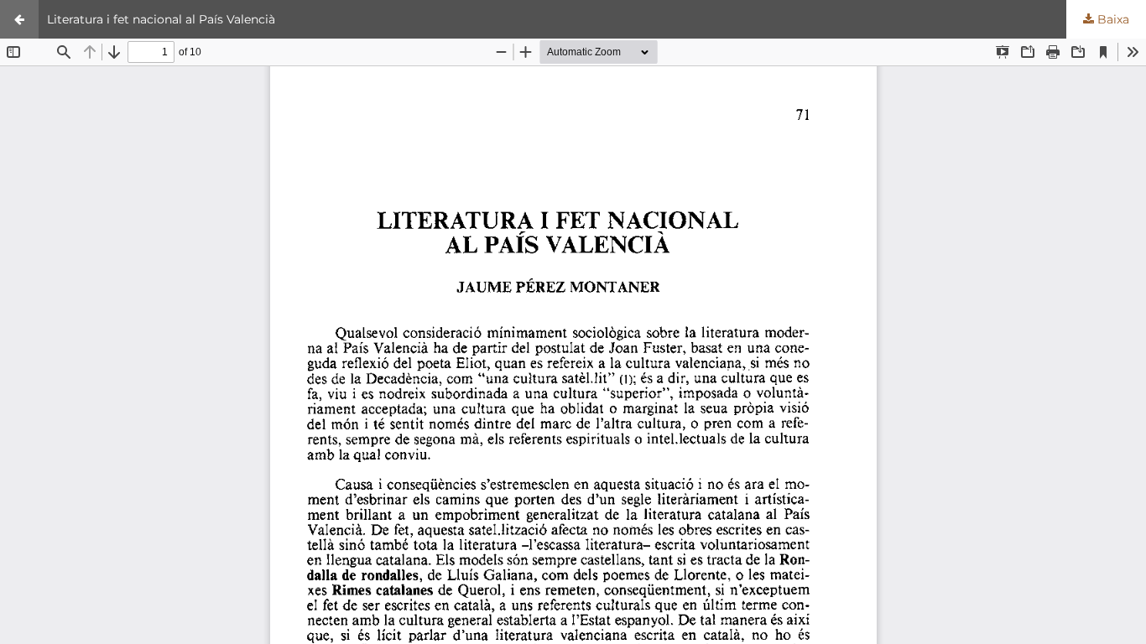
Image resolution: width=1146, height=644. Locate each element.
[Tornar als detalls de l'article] (19, 19)
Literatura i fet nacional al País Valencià (161, 19)
